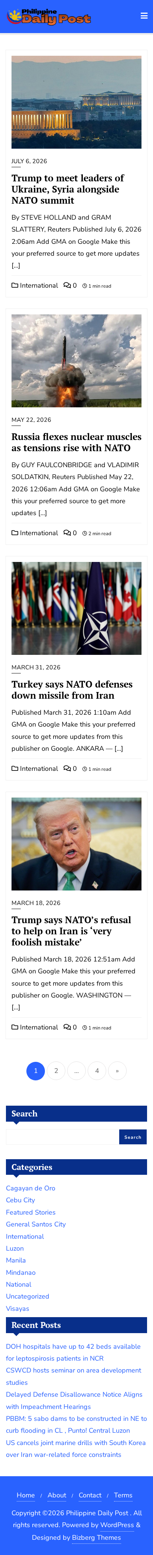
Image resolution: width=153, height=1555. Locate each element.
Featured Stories (31, 1212)
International (38, 285)
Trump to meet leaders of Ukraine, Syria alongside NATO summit (68, 189)
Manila (16, 1260)
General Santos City (36, 1224)
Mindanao (21, 1272)
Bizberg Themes (96, 1537)
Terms (123, 1495)
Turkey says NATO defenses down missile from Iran (72, 689)
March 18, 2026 (36, 903)
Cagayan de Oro (30, 1188)
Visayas (17, 1308)
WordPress (117, 1524)
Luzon (15, 1248)
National (18, 1284)
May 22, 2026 (31, 420)
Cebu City (20, 1200)
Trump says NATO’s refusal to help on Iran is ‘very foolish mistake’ (71, 931)
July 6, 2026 (29, 161)
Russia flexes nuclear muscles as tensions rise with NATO (76, 442)
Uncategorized (27, 1296)
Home (26, 1495)
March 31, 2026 (36, 667)
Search (25, 1113)
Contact (90, 1495)
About (57, 1495)
